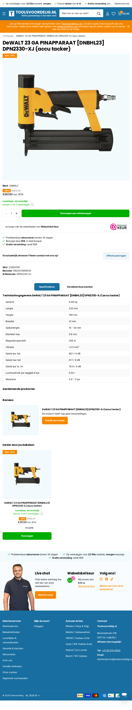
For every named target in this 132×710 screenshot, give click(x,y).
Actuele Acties (74, 621)
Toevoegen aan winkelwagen (75, 213)
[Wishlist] (113, 13)
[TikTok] (112, 579)
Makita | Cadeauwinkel (78, 632)
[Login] (107, 13)
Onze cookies (10, 672)
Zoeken (98, 13)
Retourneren (9, 654)
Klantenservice (12, 621)
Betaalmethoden (11, 632)
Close (128, 26)
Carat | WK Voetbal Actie (79, 644)
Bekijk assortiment (4, 13)
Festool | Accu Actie (76, 650)
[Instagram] (101, 579)
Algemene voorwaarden (15, 678)
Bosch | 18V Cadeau (76, 656)
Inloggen (38, 626)
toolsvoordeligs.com (67, 26)
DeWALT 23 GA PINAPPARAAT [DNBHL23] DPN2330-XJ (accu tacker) (27, 504)
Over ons (7, 660)
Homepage (8, 36)
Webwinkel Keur (86, 586)
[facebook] (106, 579)
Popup (32, 204)
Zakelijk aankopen (12, 666)
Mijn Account (42, 621)
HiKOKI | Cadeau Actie (78, 638)
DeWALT (14, 185)
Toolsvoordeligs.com (72, 23)
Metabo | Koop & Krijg (77, 626)
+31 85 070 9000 (111, 650)
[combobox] (81, 13)
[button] (16, 213)
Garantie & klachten (13, 648)
